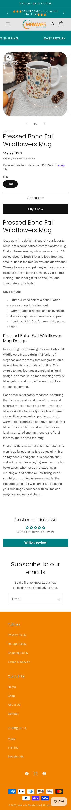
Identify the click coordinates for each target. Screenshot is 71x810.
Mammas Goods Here (29, 805)
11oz (10, 183)
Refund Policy (17, 643)
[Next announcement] (63, 13)
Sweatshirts (16, 756)
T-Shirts (13, 747)
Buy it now (35, 209)
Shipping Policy (18, 652)
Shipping (7, 158)
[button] (8, 24)
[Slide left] (26, 123)
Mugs (11, 738)
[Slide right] (44, 123)
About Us (14, 704)
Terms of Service (19, 661)
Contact (13, 713)
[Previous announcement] (7, 13)
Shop (11, 695)
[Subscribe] (58, 599)
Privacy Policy (17, 634)
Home (12, 686)
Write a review (35, 542)
